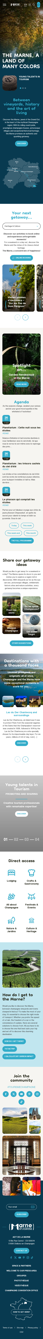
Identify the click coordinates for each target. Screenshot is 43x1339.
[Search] (34, 5)
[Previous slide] (18, 759)
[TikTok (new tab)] (21, 1102)
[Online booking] (38, 5)
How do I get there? (14, 1041)
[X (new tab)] (14, 1094)
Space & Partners (21, 1266)
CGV (21, 1332)
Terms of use (8, 1328)
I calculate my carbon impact (19, 1056)
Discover (21, 143)
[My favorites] (30, 5)
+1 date (6, 458)
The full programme (21, 541)
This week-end (13, 533)
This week (27, 526)
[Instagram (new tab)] (37, 1094)
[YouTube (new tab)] (21, 1094)
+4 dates (6, 423)
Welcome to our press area (21, 1271)
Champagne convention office (21, 1290)
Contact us (21, 1251)
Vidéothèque (21, 1285)
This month (31, 533)
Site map (20, 1328)
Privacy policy (33, 1328)
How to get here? (21, 1312)
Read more (21, 384)
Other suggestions (21, 643)
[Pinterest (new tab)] (29, 1094)
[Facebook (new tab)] (6, 1094)
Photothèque (21, 1281)
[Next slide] (25, 759)
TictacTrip (10, 1049)
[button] (18, 317)
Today (14, 526)
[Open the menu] (4, 4)
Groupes (21, 1276)
